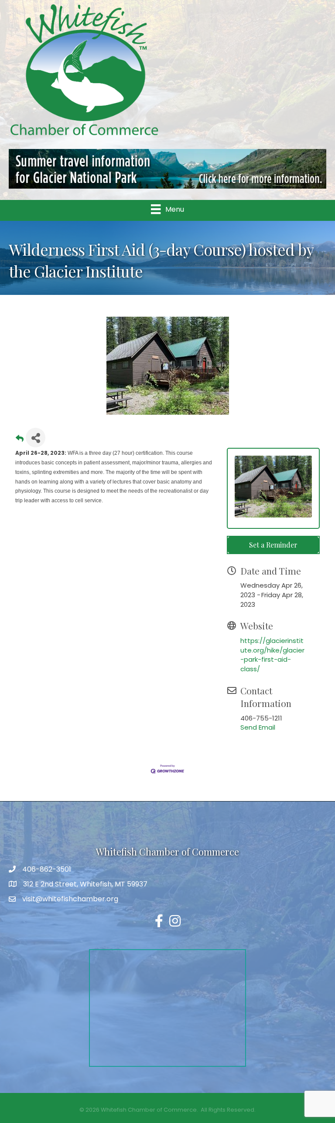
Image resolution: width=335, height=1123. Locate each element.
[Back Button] (20, 440)
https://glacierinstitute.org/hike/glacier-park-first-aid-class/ (272, 654)
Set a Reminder (273, 544)
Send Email (257, 727)
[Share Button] (35, 437)
